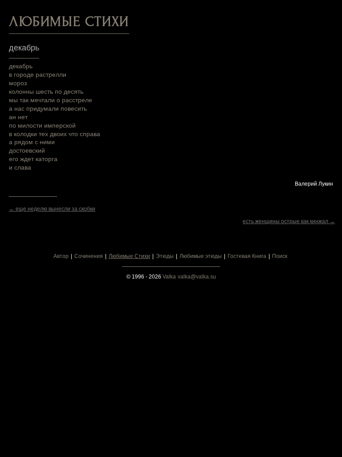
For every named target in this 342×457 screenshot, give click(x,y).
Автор (61, 256)
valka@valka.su (197, 277)
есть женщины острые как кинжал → (289, 221)
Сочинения (88, 256)
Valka (169, 277)
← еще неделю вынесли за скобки (52, 209)
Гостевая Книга (247, 256)
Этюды (165, 256)
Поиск (279, 256)
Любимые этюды (200, 256)
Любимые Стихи (129, 256)
